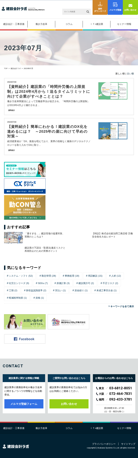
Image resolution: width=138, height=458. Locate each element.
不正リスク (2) (110, 283)
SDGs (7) (43, 283)
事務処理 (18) (72, 275)
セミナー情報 (124, 24)
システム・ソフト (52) (21, 275)
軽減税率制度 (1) (18, 297)
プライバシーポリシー (104, 444)
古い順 (130, 73)
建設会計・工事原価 (13, 24)
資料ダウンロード (100, 10)
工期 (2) (13, 290)
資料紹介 (11, 110)
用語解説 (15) (95, 275)
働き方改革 (41, 24)
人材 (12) (116, 275)
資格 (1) (40, 297)
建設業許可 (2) (86, 283)
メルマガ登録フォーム (23, 403)
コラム (69, 24)
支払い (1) (60, 290)
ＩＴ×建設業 (96, 24)
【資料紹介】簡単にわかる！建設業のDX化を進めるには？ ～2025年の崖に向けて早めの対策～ (47, 131)
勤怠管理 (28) (49, 275)
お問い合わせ (130, 10)
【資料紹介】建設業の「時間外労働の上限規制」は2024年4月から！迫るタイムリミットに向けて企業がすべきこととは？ (48, 91)
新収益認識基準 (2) (36, 290)
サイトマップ (128, 444)
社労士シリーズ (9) (19, 283)
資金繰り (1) (81, 290)
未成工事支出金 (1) (106, 290)
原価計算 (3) (63, 283)
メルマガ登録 (115, 10)
